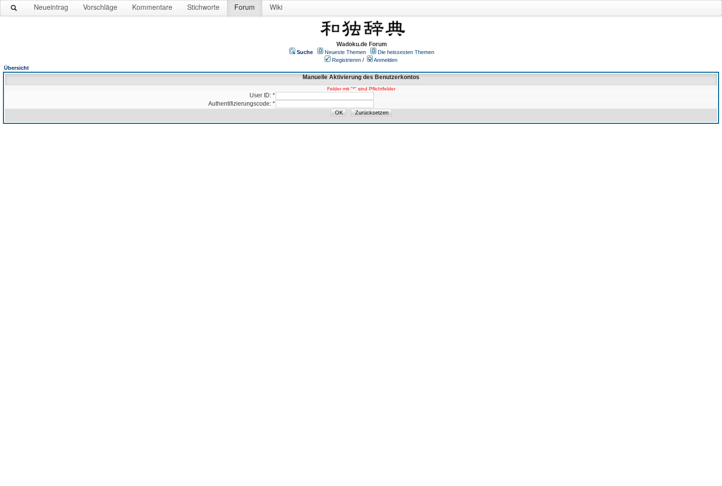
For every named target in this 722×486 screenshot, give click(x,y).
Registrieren (346, 60)
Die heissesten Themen (406, 52)
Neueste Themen (345, 52)
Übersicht (16, 68)
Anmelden (385, 60)
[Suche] (14, 10)
